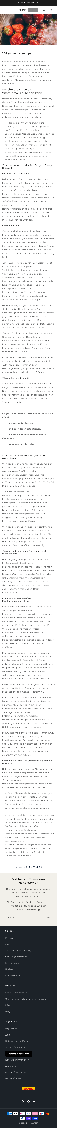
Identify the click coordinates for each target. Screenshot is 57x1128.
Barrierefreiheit (13, 1078)
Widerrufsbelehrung (16, 1047)
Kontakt (9, 938)
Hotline (9, 969)
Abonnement (12, 1066)
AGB (7, 1035)
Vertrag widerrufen (18, 1053)
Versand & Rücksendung (18, 950)
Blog (7, 1011)
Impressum (11, 1029)
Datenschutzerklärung (17, 1041)
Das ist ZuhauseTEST (16, 993)
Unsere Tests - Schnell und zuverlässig (25, 999)
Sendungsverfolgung (16, 957)
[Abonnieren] (48, 917)
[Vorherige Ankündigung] (5, 3)
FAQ (7, 944)
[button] (6, 10)
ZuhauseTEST (32, 1123)
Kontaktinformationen (17, 1060)
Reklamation (12, 963)
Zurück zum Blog (30, 866)
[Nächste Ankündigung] (52, 3)
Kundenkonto (12, 975)
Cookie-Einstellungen (16, 1072)
